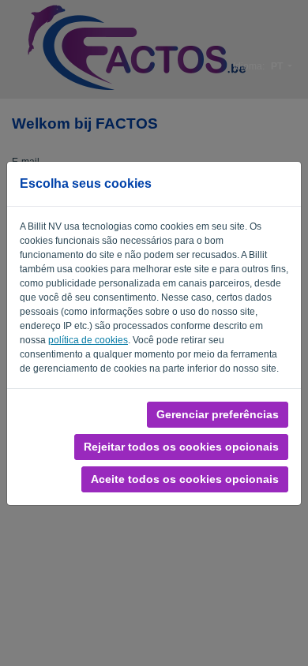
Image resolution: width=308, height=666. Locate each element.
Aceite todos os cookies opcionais (185, 479)
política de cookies (88, 340)
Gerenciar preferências (217, 414)
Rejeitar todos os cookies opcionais (181, 446)
